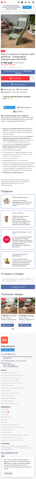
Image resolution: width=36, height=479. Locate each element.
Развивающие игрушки (8, 398)
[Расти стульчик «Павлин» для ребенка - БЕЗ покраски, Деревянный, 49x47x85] (9, 306)
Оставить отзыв (18, 287)
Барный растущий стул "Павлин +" (12, 383)
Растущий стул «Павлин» (21, 11)
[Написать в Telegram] (18, 2)
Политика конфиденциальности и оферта (15, 435)
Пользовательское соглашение (11, 437)
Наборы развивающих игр (9, 403)
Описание (10, 107)
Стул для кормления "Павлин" (11, 378)
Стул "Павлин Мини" (7, 396)
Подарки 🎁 (5, 412)
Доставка (19, 111)
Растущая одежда (7, 401)
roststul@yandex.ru (9, 354)
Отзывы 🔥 (4, 409)
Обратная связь (6, 432)
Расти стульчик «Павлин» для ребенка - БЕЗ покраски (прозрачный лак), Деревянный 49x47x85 (26, 318)
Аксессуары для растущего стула (12, 375)
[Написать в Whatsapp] (26, 2)
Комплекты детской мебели (10, 380)
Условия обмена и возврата (10, 425)
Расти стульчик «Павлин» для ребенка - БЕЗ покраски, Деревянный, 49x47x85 (9, 318)
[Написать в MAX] (22, 2)
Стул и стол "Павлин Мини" (10, 393)
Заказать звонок (7, 350)
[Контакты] (29, 2)
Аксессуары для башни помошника (13, 388)
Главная (3, 11)
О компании (5, 414)
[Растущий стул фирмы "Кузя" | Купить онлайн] (2, 2)
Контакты (4, 422)
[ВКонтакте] (3, 457)
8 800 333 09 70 (8, 346)
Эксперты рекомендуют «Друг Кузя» (13, 427)
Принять (8, 473)
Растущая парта (6, 390)
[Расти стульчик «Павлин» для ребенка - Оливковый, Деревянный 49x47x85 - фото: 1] (18, 31)
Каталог (9, 11)
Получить (27, 7)
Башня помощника (7, 385)
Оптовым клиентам (7, 430)
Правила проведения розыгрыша (12, 440)
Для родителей (6, 417)
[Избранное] (33, 78)
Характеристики (25, 107)
